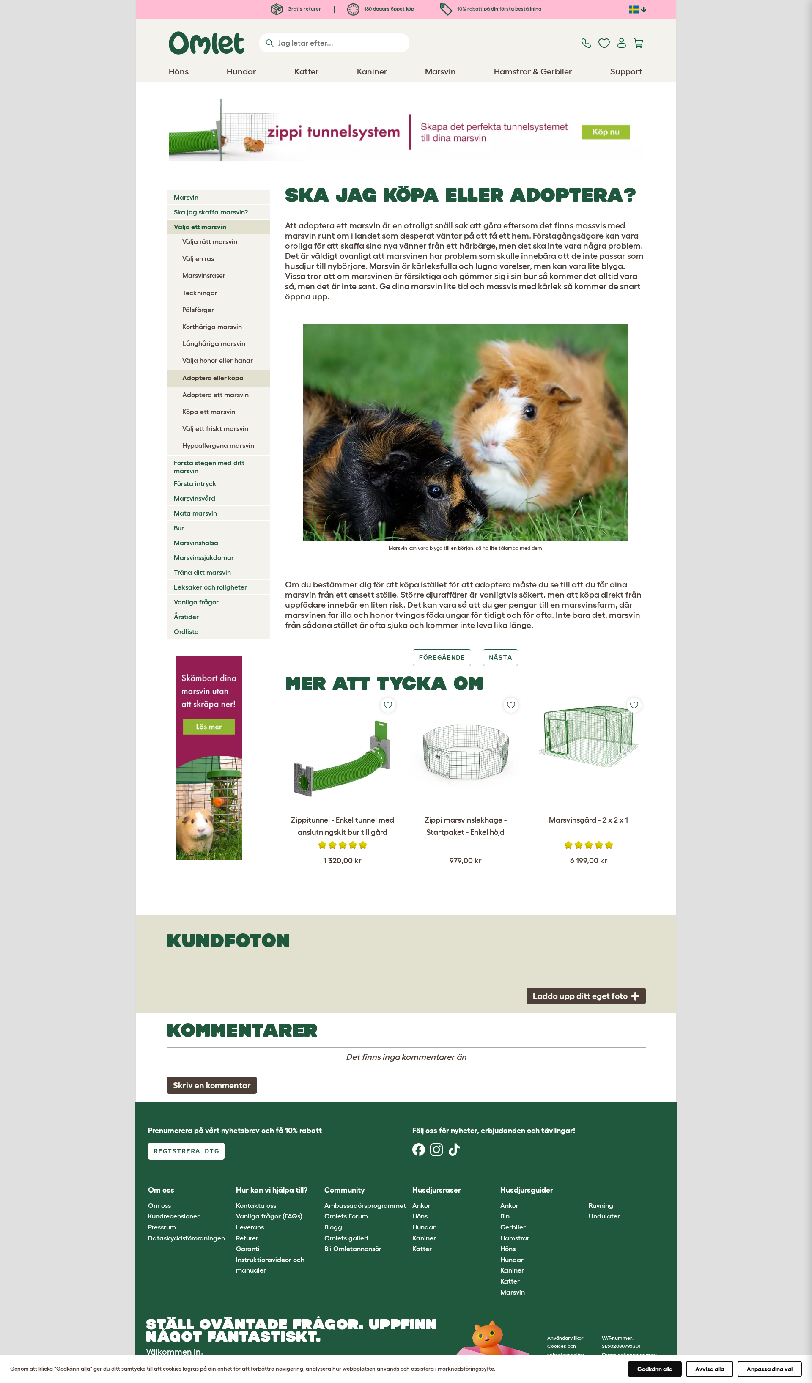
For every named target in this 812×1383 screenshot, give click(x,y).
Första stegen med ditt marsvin (209, 467)
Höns (420, 1216)
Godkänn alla (654, 1369)
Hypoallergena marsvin (218, 445)
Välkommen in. (174, 1351)
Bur (179, 528)
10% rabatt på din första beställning (498, 8)
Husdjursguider (526, 1190)
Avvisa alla (709, 1369)
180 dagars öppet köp (388, 8)
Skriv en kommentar (212, 1085)
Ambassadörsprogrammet (365, 1205)
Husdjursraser (436, 1190)
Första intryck (195, 483)
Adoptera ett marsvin (215, 394)
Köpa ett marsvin (208, 411)
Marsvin (186, 197)
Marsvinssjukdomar (204, 557)
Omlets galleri (346, 1238)
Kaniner (424, 1238)
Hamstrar (514, 1238)
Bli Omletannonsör (352, 1248)
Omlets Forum (346, 1216)
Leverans (250, 1227)
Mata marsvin (195, 513)
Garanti (248, 1248)
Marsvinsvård (194, 498)
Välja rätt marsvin (209, 241)
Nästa (500, 657)
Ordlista (186, 631)
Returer (247, 1238)
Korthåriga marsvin (212, 326)
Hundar (424, 1227)
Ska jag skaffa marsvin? (211, 212)
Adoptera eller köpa (213, 377)
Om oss (159, 1205)
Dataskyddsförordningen (186, 1238)
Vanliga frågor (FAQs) (269, 1216)
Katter (422, 1248)
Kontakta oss (256, 1205)
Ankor (421, 1205)
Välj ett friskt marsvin (215, 428)
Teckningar (199, 292)
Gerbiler (513, 1227)
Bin (505, 1216)
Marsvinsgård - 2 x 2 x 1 (588, 820)
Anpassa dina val (770, 1369)
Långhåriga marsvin (213, 343)
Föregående (442, 657)
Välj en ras (198, 258)
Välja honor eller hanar (217, 360)
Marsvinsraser (203, 275)
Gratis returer (303, 8)
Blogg (333, 1227)
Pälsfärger (198, 309)
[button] (582, 1190)
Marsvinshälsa (196, 542)
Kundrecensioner (174, 1216)
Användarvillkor (565, 1338)
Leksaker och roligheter (210, 587)
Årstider (186, 616)
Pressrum (162, 1227)
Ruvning (601, 1205)
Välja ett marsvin (200, 226)
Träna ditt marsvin (202, 572)
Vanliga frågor (196, 602)
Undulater (604, 1216)
